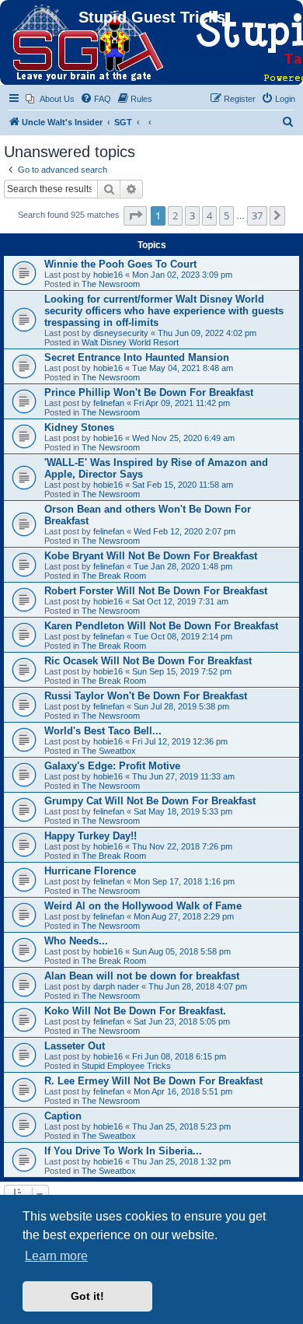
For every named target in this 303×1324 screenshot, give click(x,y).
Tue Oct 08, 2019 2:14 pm (183, 636)
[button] (135, 215)
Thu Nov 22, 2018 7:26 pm (182, 846)
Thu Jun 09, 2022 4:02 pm (207, 333)
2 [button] (175, 215)
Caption (63, 1116)
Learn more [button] (56, 1256)
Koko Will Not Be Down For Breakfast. (135, 1011)
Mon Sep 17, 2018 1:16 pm (184, 881)
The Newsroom (111, 284)
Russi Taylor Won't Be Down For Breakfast (145, 696)
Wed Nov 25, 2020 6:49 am (183, 438)
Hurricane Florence (90, 871)
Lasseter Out (74, 1046)
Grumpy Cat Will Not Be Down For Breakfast (150, 801)
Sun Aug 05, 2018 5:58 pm (181, 951)
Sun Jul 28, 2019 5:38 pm (181, 706)
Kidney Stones (79, 427)
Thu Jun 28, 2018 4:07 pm (197, 986)
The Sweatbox (109, 750)
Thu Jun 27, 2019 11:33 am (183, 776)
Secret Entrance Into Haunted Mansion (136, 357)
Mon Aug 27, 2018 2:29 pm (184, 916)
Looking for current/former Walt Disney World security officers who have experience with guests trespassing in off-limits (164, 310)
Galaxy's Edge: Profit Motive (112, 766)
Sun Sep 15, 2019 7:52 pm (182, 671)
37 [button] (257, 215)
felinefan (108, 403)
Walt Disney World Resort (130, 342)
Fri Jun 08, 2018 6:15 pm (179, 1056)
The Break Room (114, 575)
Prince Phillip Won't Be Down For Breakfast (148, 392)
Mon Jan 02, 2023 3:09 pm (182, 274)
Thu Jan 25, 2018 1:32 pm (181, 1161)
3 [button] (192, 215)
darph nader (116, 986)
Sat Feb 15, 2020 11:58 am (182, 484)
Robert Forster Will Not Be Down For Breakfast (155, 591)
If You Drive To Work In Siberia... (123, 1151)
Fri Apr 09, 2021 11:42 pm (182, 403)
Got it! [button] (87, 1296)
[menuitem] (50, 98)
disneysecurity (120, 333)
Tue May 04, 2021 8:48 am (182, 368)
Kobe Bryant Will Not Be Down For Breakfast (150, 556)
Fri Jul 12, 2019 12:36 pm (180, 741)
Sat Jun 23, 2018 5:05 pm (182, 1021)
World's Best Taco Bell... (103, 731)
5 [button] (226, 215)
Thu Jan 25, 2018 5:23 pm (181, 1126)
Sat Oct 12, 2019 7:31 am (180, 601)
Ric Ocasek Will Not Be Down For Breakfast (148, 661)
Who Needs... (76, 941)
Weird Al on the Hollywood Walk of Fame (143, 906)
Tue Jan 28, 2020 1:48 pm (183, 566)
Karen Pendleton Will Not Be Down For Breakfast (161, 626)
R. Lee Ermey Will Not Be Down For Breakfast (153, 1081)
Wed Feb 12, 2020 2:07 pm (184, 531)
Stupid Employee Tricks (126, 1065)
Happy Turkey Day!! (90, 836)
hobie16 (108, 274)
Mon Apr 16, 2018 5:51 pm (183, 1091)
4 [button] (209, 215)
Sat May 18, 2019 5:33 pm (183, 811)
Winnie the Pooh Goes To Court (120, 264)
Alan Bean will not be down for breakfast (141, 976)
